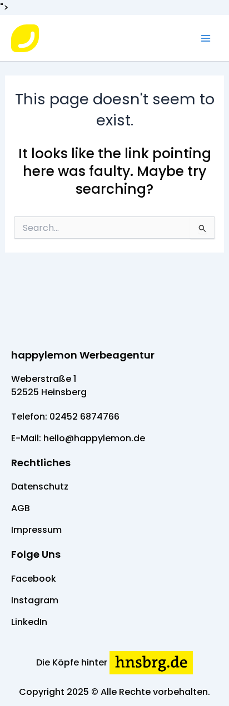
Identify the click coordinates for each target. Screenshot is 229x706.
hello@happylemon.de (94, 438)
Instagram (34, 600)
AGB (20, 508)
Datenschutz (39, 486)
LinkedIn (29, 622)
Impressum (36, 529)
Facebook (33, 578)
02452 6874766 (84, 416)
